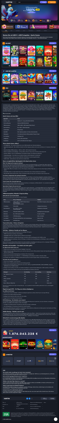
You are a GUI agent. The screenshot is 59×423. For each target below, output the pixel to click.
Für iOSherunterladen (45, 398)
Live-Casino (18, 30)
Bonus (50, 402)
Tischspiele (38, 30)
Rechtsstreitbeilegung (36, 404)
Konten (22, 406)
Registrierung (52, 2)
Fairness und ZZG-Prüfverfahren (36, 406)
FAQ (9, 406)
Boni (9, 408)
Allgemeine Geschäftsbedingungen (36, 402)
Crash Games (31, 30)
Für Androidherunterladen (52, 398)
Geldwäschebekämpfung (36, 408)
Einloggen (44, 2)
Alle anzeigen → (52, 43)
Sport (24, 30)
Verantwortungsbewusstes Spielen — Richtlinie (22, 404)
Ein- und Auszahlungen (22, 408)
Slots (11, 30)
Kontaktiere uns (9, 404)
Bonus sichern (31, 12)
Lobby (6, 30)
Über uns (9, 402)
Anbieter (45, 30)
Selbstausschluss (22, 402)
